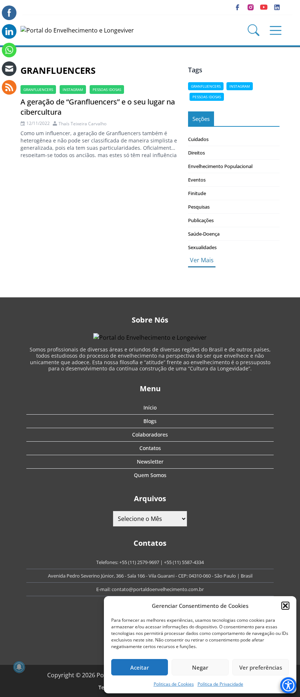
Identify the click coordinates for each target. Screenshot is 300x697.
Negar (200, 667)
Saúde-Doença (204, 234)
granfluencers (38, 89)
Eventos (197, 179)
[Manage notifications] (19, 667)
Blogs (150, 421)
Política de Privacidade (220, 684)
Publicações (201, 220)
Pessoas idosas (107, 89)
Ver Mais (202, 260)
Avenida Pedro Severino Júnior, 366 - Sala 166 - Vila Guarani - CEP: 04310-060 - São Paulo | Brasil (150, 575)
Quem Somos (150, 475)
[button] (285, 605)
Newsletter (150, 461)
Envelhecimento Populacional (220, 166)
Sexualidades (202, 247)
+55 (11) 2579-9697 (139, 562)
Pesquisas (199, 206)
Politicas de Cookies (174, 684)
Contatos (150, 448)
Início (150, 407)
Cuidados (198, 139)
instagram (73, 89)
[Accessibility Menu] (288, 685)
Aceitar (139, 667)
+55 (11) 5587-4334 (184, 562)
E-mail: (104, 589)
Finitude (197, 193)
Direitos (196, 152)
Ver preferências (260, 667)
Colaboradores (150, 434)
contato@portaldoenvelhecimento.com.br (158, 589)
